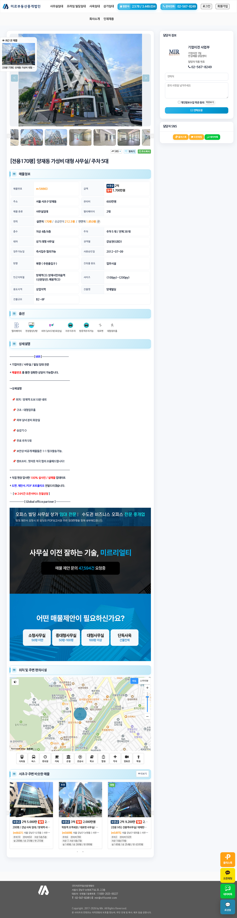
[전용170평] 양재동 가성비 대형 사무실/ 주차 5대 (18, 67)
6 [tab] (77, 121)
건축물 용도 (89, 263)
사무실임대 (56, 6)
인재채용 (109, 19)
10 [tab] (99, 121)
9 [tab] (94, 121)
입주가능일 (18, 251)
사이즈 (87, 277)
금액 (86, 188)
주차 (86, 231)
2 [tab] (55, 121)
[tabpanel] (80, 80)
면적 (15, 221)
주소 (15, 201)
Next (144, 78)
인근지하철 (18, 277)
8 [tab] (88, 121)
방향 (15, 263)
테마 (15, 241)
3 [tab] (61, 121)
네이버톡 (213, 137)
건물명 (87, 289)
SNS (116, 151)
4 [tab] (66, 121)
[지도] (134, 681)
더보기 (143, 773)
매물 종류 (18, 211)
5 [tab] (72, 121)
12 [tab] (111, 121)
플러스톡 (182, 137)
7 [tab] (83, 121)
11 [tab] (105, 121)
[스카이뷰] (144, 681)
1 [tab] (49, 121)
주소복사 (145, 151)
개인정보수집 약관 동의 (192, 102)
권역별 (87, 241)
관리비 (87, 201)
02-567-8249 (201, 67)
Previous (13, 78)
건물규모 (17, 299)
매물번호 (17, 188)
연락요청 (198, 110)
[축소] (147, 716)
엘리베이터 (89, 211)
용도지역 (17, 289)
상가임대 (109, 6)
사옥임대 (94, 6)
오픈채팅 (197, 137)
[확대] (147, 688)
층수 (15, 231)
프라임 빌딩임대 (76, 6)
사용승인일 (89, 251)
